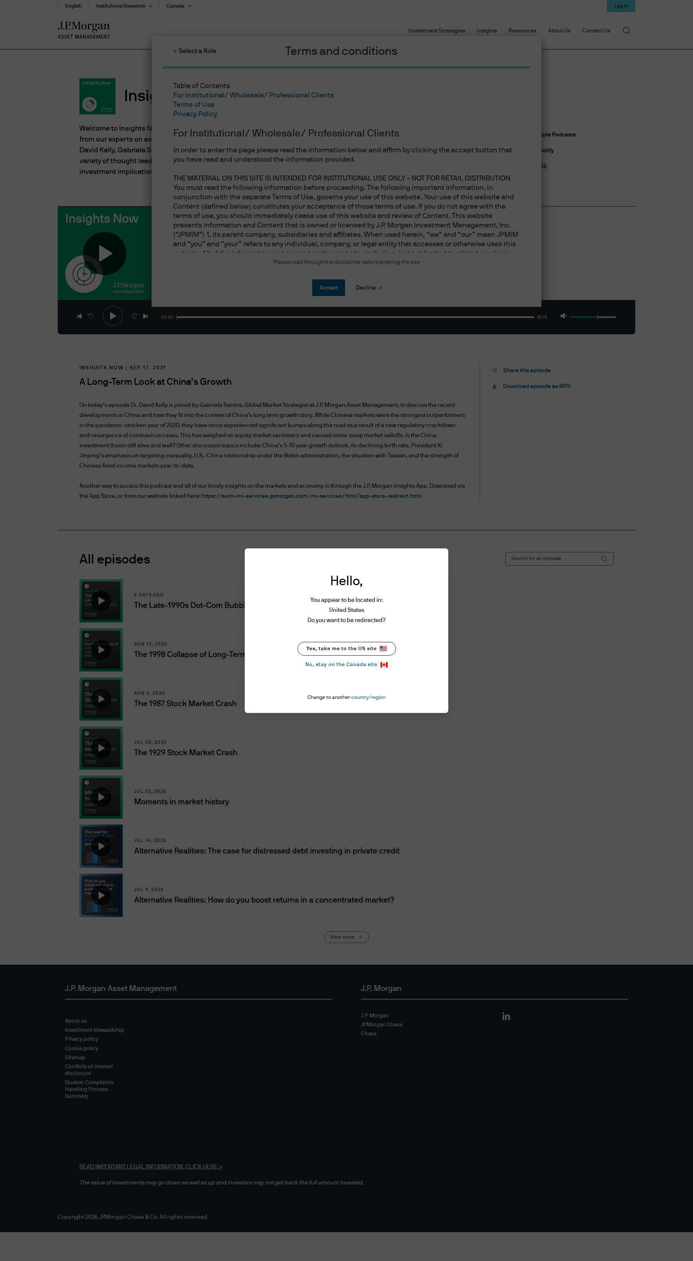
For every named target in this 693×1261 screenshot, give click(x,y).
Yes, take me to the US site (341, 648)
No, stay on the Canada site (341, 664)
